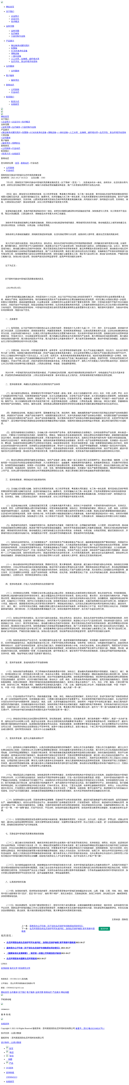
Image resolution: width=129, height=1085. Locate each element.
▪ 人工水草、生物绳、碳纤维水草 (83, 132)
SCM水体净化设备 (19, 51)
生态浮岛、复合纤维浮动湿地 (24, 61)
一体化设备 (16, 56)
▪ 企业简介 (5, 122)
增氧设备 (15, 53)
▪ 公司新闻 (5, 148)
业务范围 (10, 26)
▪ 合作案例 (5, 138)
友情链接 (5, 968)
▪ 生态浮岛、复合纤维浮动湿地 (112, 132)
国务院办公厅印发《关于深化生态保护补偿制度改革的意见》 (57, 926)
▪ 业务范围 (5, 127)
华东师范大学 (24, 968)
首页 (17, 163)
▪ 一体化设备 (62, 132)
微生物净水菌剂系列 (20, 45)
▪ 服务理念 (5, 143)
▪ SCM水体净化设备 (37, 132)
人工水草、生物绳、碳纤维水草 (25, 59)
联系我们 (10, 97)
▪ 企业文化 (15, 122)
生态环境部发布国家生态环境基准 (21, 958)
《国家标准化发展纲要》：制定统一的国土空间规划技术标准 (33, 953)
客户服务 (10, 75)
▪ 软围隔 (24, 132)
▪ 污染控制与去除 (28, 127)
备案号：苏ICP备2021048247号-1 (89, 1028)
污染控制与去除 (18, 36)
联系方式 (15, 101)
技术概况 (15, 21)
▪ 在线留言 (15, 154)
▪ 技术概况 (25, 122)
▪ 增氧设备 (51, 132)
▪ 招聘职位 (15, 143)
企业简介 (15, 16)
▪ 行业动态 (15, 148)
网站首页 (10, 7)
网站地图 (65, 992)
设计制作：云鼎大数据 (11, 1042)
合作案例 (10, 66)
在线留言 (15, 104)
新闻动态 (10, 85)
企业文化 (15, 19)
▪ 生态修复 (15, 127)
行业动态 (15, 92)
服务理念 (15, 80)
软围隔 (14, 48)
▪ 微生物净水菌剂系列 (10, 132)
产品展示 (10, 41)
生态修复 (15, 33)
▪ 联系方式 (5, 154)
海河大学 (14, 968)
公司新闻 (15, 89)
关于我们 (10, 11)
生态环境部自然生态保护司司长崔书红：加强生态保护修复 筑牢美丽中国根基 (41, 942)
